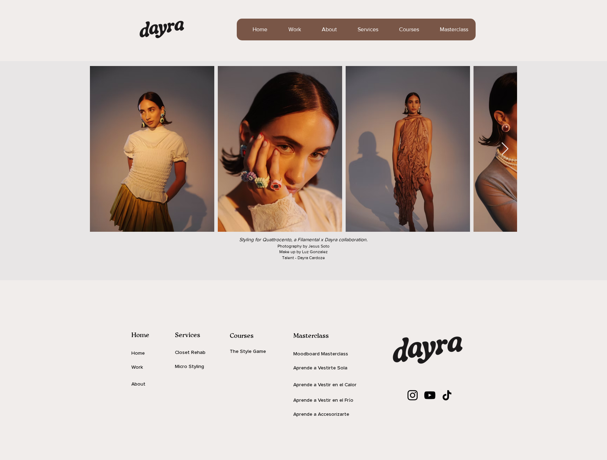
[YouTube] (430, 395)
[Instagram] (412, 395)
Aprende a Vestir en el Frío (323, 400)
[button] (363, 29)
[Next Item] (505, 149)
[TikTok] (447, 395)
